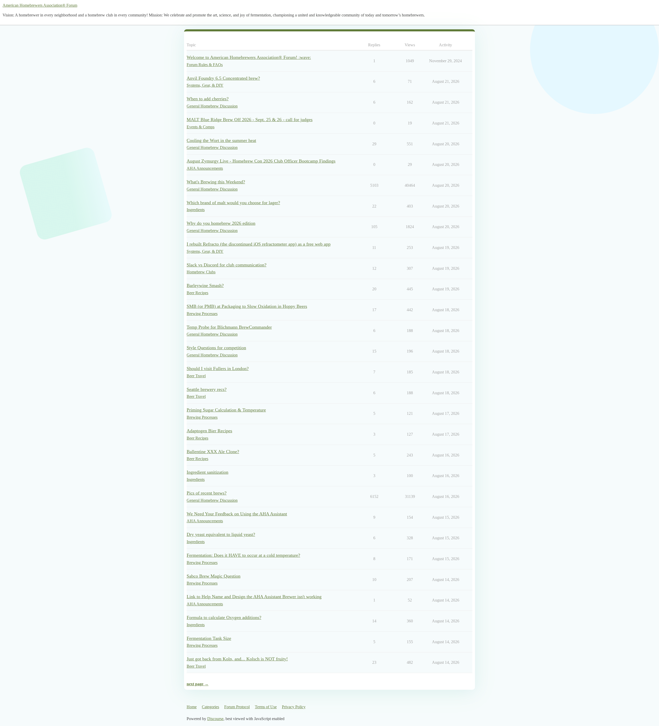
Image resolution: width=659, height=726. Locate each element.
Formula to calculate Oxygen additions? (224, 617)
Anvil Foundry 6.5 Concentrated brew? (223, 78)
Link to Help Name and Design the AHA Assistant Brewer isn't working (254, 596)
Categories (210, 707)
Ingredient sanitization (207, 472)
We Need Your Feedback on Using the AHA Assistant (237, 513)
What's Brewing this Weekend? (216, 181)
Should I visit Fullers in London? (218, 368)
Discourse (215, 718)
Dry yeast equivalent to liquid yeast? (221, 534)
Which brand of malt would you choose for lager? (233, 202)
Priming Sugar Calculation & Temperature (226, 410)
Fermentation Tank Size (209, 638)
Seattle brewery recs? (207, 389)
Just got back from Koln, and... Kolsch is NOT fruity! (237, 658)
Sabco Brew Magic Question (213, 576)
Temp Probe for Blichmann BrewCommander (229, 327)
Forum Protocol (237, 707)
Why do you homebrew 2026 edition (221, 223)
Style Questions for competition (216, 347)
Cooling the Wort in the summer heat (221, 140)
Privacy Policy (294, 707)
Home (192, 707)
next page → (198, 684)
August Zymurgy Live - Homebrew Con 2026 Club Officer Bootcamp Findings (261, 161)
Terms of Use (266, 707)
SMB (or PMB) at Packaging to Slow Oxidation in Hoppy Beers (247, 306)
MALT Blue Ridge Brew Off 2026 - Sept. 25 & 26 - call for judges (250, 119)
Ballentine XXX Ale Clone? (213, 451)
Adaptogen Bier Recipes (209, 430)
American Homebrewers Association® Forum (40, 5)
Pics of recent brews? (207, 493)
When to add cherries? (208, 98)
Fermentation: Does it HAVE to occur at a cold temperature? (243, 555)
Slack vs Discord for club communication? (226, 264)
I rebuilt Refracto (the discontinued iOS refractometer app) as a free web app (259, 244)
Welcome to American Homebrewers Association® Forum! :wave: (249, 57)
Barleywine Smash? (205, 285)
